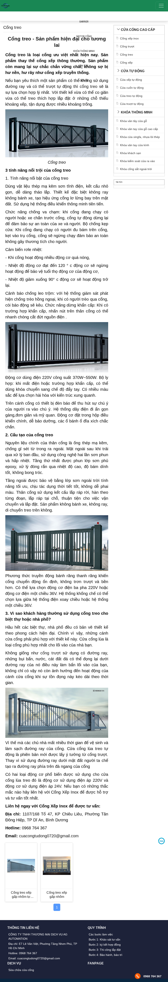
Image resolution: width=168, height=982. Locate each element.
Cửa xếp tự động (131, 79)
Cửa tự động (132, 71)
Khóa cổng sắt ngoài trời (136, 169)
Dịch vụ (14, 963)
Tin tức (84, 65)
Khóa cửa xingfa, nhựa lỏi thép (140, 137)
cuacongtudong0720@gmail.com (49, 836)
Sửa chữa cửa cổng (21, 970)
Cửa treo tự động (131, 95)
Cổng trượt (127, 46)
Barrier (84, 21)
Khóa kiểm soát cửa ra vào (137, 161)
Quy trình (97, 927)
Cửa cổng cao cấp (138, 29)
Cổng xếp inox (129, 38)
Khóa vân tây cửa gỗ (133, 121)
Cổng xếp (126, 62)
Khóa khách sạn (130, 153)
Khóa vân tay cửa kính (134, 145)
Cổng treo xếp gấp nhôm (57, 894)
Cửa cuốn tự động (132, 87)
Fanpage (96, 963)
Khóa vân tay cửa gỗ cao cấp (139, 129)
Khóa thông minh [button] (84, 51)
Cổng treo (126, 54)
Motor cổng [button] (84, 36)
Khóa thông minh (136, 112)
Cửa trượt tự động (132, 103)
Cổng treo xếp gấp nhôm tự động (21, 895)
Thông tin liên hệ (23, 927)
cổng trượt (50, 653)
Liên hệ (84, 80)
